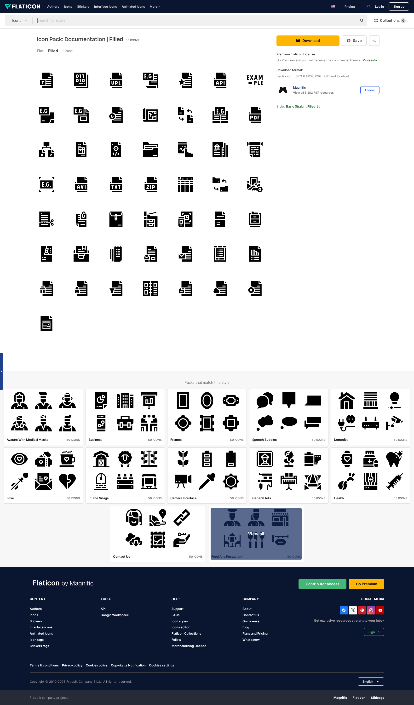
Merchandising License (189, 646)
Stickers (83, 6)
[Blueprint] (150, 115)
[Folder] (150, 149)
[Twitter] (353, 610)
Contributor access (322, 584)
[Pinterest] (362, 610)
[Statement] (220, 149)
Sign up (398, 6)
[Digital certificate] (254, 184)
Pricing (350, 6)
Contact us (250, 615)
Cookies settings (161, 665)
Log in (379, 6)
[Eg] (150, 80)
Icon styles (180, 621)
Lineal (68, 50)
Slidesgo (377, 697)
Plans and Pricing (255, 633)
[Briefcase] (81, 253)
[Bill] (115, 253)
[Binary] (81, 80)
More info (369, 60)
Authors (53, 6)
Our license (250, 621)
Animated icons (133, 6)
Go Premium (366, 584)
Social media (372, 599)
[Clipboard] (220, 253)
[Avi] (81, 184)
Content (38, 599)
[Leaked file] (115, 288)
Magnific (340, 697)
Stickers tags (39, 646)
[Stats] (254, 253)
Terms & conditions (44, 665)
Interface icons (105, 6)
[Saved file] (185, 288)
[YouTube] (380, 610)
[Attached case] (115, 219)
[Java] (115, 149)
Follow (176, 640)
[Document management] (46, 149)
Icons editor (181, 627)
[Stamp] (150, 253)
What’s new (251, 640)
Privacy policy (72, 665)
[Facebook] (344, 610)
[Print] (150, 219)
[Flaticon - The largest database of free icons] (22, 6)
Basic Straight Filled (300, 107)
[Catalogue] (150, 288)
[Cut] (46, 219)
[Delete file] (46, 288)
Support (178, 609)
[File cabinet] (254, 219)
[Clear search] (351, 20)
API (103, 609)
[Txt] (115, 184)
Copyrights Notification (128, 665)
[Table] (185, 184)
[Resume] (46, 253)
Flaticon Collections (186, 633)
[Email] (185, 253)
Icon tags (37, 640)
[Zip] (150, 184)
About (247, 609)
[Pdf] (254, 115)
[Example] (254, 80)
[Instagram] (371, 610)
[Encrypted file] (81, 288)
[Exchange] (185, 115)
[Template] (46, 80)
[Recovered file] (115, 115)
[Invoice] (81, 149)
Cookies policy (97, 665)
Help (175, 599)
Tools (106, 599)
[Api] (220, 80)
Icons (68, 6)
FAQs (175, 615)
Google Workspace (115, 615)
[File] (220, 288)
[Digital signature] (185, 149)
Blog (245, 627)
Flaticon (359, 697)
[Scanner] (185, 219)
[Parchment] (254, 149)
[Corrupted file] (220, 219)
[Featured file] (185, 80)
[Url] (115, 80)
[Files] (81, 219)
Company (250, 599)
